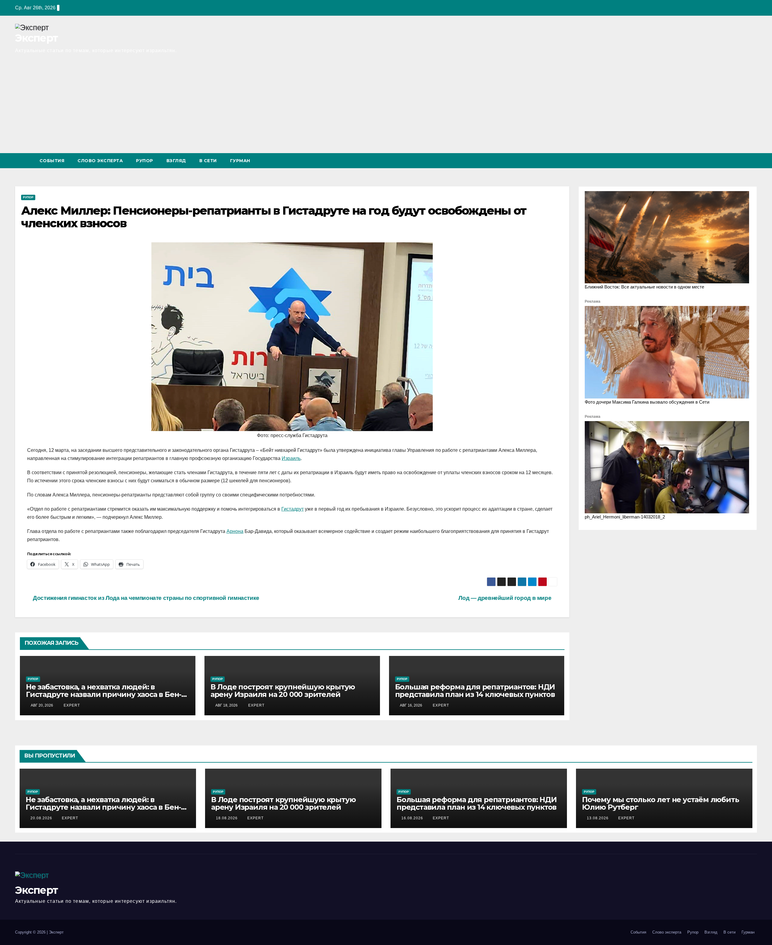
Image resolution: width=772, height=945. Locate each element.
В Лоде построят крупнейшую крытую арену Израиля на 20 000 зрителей (282, 690)
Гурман (240, 160)
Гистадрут (292, 509)
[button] (741, 160)
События (52, 160)
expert (71, 705)
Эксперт (36, 38)
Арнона (234, 531)
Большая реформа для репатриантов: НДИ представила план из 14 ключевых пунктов (475, 690)
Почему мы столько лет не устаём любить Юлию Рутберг (660, 803)
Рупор (144, 160)
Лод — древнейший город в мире (505, 598)
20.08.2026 (41, 818)
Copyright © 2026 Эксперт (39, 932)
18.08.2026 (227, 818)
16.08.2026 (412, 818)
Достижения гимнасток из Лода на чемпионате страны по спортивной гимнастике (145, 598)
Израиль (291, 458)
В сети (208, 160)
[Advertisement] (386, 108)
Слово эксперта (100, 160)
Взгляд (176, 160)
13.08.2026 (598, 818)
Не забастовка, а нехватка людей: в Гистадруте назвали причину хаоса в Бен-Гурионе (103, 694)
